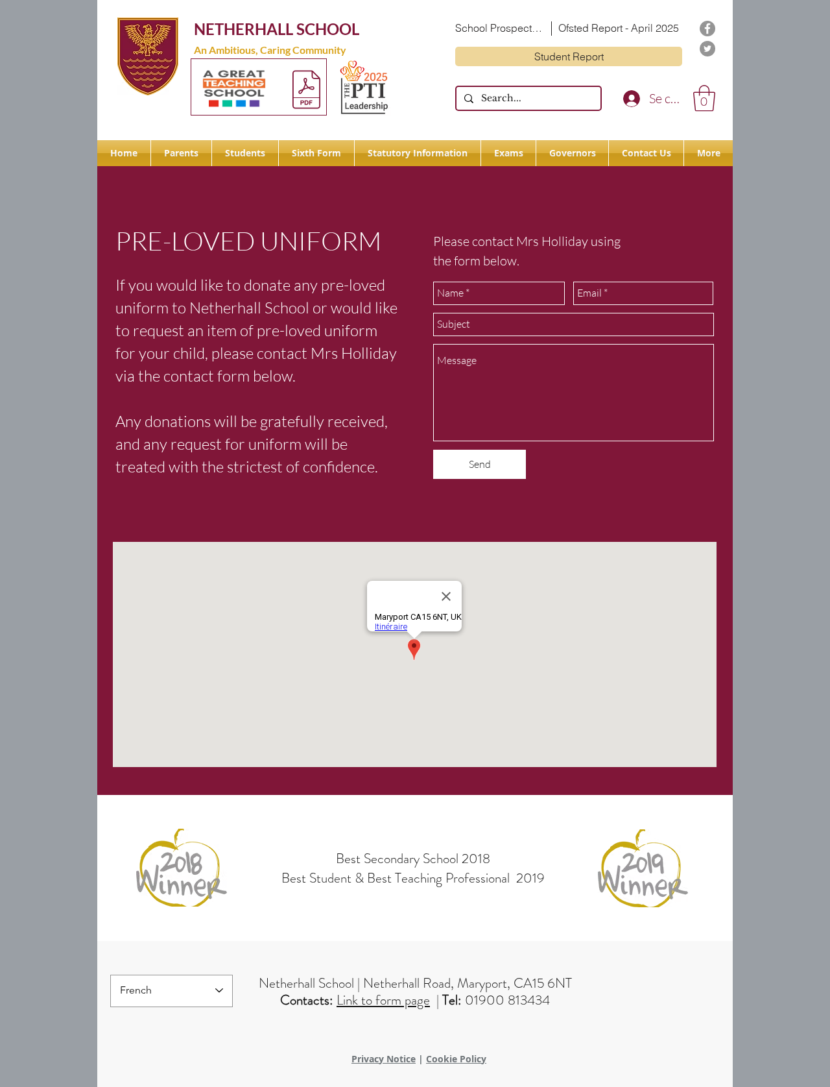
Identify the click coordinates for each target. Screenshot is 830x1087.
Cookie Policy (456, 1059)
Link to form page (383, 1000)
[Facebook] (707, 28)
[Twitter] (707, 48)
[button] (704, 98)
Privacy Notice (383, 1059)
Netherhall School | (311, 983)
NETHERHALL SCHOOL (276, 28)
